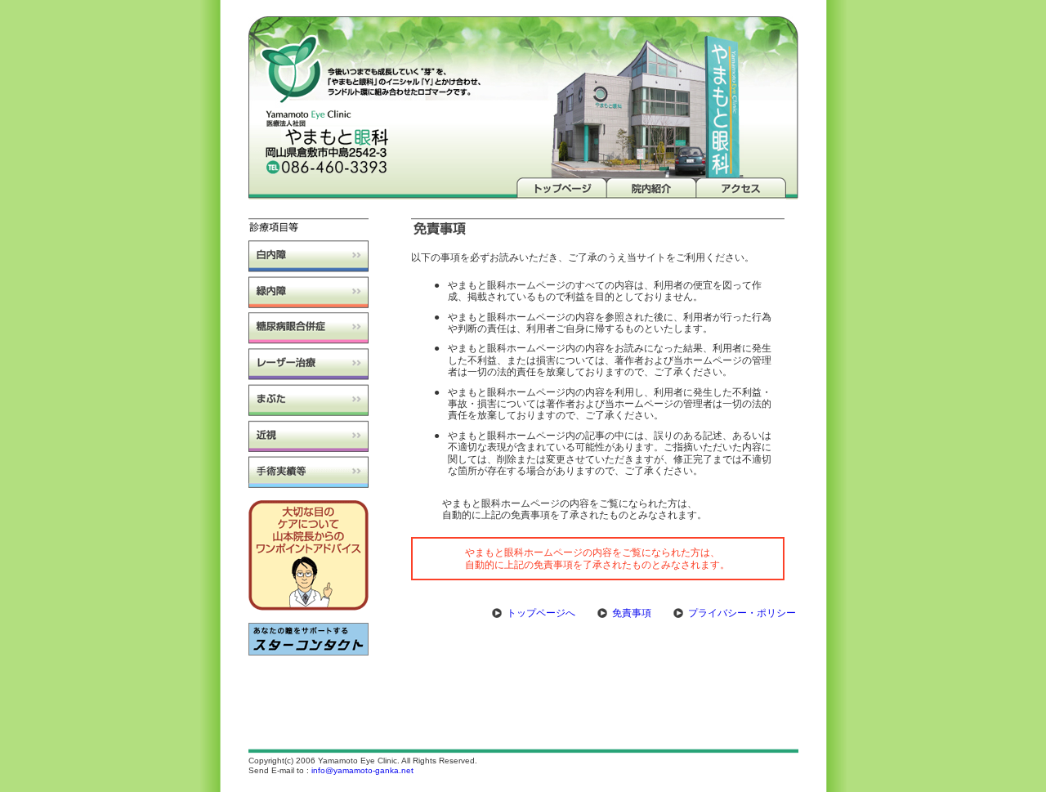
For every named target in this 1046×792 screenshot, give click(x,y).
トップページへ (541, 613)
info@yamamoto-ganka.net (362, 770)
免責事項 (631, 613)
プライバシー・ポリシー (742, 613)
